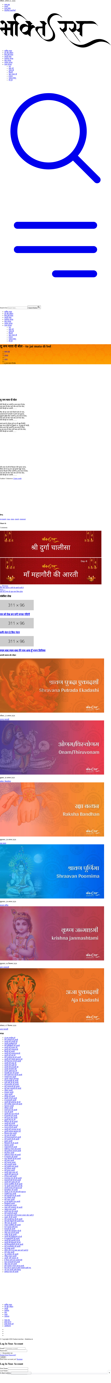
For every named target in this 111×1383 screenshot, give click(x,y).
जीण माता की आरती (10, 1223)
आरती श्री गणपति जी (10, 1042)
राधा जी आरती (8, 1112)
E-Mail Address (5, 1373)
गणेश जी (11, 70)
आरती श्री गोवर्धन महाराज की (13, 1059)
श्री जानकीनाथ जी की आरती (13, 1219)
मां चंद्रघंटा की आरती (10, 1157)
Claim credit (17, 478)
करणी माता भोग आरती (11, 1211)
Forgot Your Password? (8, 1355)
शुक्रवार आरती (9, 1106)
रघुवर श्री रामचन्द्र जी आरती (13, 1207)
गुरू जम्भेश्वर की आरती (11, 1254)
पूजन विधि (7, 8)
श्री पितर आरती (9, 1153)
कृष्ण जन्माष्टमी (4, 967)
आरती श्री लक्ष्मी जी (10, 1065)
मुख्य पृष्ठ (7, 5)
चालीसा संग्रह (8, 58)
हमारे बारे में (7, 1322)
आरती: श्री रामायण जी (11, 1258)
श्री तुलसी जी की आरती (11, 1139)
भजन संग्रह (8, 64)
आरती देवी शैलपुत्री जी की (12, 1242)
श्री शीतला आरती (9, 1168)
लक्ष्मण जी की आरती (10, 1217)
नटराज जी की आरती (10, 1127)
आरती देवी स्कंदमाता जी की (12, 1231)
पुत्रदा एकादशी (4, 719)
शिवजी (11, 72)
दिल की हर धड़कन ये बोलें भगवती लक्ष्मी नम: (17, 1268)
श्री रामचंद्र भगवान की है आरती (14, 1266)
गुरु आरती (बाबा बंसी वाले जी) (13, 1186)
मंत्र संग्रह (7, 60)
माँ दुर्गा (11, 80)
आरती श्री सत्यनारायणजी (12, 1053)
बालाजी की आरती (9, 1229)
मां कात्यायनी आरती (10, 1100)
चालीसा (6, 1310)
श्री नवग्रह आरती (10, 1162)
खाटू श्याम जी (13, 74)
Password (3, 1351)
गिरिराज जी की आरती (11, 1121)
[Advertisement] (55, 381)
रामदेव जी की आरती (10, 1235)
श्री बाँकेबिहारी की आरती (12, 1045)
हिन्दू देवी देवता (8, 55)
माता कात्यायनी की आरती (12, 1262)
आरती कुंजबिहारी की (10, 1044)
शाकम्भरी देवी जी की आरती (12, 1180)
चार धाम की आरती (10, 1135)
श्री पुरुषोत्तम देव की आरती (12, 1057)
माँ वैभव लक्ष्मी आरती (10, 1176)
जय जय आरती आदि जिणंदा (12, 1270)
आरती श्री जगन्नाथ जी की (12, 1129)
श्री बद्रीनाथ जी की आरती (12, 1151)
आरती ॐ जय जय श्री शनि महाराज (15, 1192)
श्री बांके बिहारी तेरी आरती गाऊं (14, 1221)
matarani (23, 519)
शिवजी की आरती (9, 1051)
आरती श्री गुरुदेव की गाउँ (12, 1182)
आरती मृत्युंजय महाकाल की (12, 1131)
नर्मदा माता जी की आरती (11, 1233)
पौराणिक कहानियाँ (10, 10)
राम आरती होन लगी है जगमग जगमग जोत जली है (18, 1215)
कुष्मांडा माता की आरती (11, 1272)
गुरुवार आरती (8, 1094)
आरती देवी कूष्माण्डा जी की (12, 1102)
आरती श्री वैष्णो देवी (10, 1069)
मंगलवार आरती (8, 1092)
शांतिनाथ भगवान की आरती (12, 1149)
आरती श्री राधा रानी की (11, 1114)
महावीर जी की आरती (10, 1098)
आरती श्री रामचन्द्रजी (11, 1049)
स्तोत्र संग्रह (8, 62)
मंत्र (5, 1312)
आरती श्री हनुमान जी (10, 1047)
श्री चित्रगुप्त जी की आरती (12, 1061)
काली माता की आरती (10, 1110)
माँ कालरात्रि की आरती (11, 1084)
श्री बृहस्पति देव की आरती (12, 1196)
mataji (17, 519)
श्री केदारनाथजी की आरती (12, 1137)
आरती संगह (7, 57)
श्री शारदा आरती (9, 1170)
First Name (4, 1368)
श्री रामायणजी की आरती (12, 1086)
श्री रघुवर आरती (9, 1199)
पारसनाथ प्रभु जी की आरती (13, 1178)
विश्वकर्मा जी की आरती (11, 1143)
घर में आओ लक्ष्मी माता (11, 1227)
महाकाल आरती (9, 1145)
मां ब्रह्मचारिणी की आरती (12, 1238)
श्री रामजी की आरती (10, 1213)
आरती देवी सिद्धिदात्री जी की (13, 1237)
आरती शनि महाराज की (11, 1174)
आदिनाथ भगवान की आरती (12, 1155)
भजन (5, 359)
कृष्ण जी (11, 68)
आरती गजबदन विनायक (11, 1079)
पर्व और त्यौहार (8, 53)
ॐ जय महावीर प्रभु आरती (12, 1201)
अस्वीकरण (7, 1326)
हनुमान (11, 76)
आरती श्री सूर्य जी (9, 1055)
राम (10, 66)
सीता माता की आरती (10, 1264)
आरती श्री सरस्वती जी (11, 1067)
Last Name (3, 1371)
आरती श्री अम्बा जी (10, 1063)
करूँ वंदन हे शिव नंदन (10, 632)
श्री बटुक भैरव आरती (10, 1118)
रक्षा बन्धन (3, 843)
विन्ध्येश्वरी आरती (9, 1203)
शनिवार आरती (8, 1108)
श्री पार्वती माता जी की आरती (13, 1075)
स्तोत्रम (6, 1316)
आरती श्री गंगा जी (9, 1120)
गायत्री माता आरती (10, 1077)
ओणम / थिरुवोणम (5, 781)
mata (12, 519)
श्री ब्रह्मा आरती (9, 1248)
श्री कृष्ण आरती (9, 1160)
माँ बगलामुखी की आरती (11, 1081)
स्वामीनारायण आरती (10, 1205)
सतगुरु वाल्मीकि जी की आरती (13, 1184)
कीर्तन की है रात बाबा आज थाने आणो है (16, 1250)
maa (8, 519)
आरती (6, 1308)
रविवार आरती (8, 1090)
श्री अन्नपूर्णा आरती (10, 1164)
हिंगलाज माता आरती (10, 1133)
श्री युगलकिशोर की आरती (12, 1246)
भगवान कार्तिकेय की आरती (12, 1225)
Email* (2, 1348)
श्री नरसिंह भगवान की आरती (13, 1104)
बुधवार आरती (8, 1141)
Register (20, 1359)
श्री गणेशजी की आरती (11, 1040)
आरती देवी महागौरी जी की (12, 1240)
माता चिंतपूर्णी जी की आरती (12, 1159)
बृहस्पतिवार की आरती (11, 1190)
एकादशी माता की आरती (11, 1073)
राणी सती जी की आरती (11, 1083)
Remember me (8, 1353)
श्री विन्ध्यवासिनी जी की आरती (13, 1244)
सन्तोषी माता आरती (10, 1194)
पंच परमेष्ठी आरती (9, 1198)
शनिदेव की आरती (9, 1096)
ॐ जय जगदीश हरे (9, 1038)
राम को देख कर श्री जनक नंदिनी (15, 614)
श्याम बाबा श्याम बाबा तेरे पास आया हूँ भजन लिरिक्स (22, 650)
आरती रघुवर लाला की (11, 1172)
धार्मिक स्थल (8, 51)
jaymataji (3, 519)
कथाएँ (6, 6)
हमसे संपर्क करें (9, 1324)
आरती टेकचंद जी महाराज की (13, 1188)
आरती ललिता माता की (11, 1125)
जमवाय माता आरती (10, 1209)
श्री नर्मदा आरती (9, 1252)
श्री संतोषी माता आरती (11, 1166)
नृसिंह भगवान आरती (10, 1256)
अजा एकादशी (4, 1029)
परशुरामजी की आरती (10, 1147)
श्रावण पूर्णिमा (4, 905)
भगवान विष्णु (12, 78)
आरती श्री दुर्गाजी (9, 1123)
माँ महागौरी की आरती (10, 1116)
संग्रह (6, 355)
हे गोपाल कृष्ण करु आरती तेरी (13, 1260)
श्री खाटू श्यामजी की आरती (12, 1088)
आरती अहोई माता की (10, 1071)
